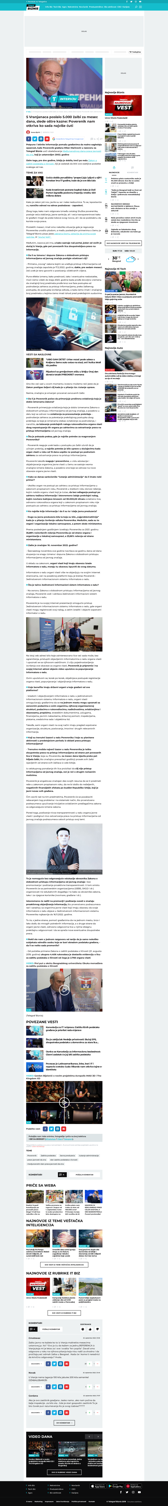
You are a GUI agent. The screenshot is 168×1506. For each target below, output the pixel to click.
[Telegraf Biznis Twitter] (131, 1)
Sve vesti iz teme (64, 1265)
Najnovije (114, 92)
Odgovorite (36, 1363)
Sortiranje (85, 1324)
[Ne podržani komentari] (97, 1329)
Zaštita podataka (48, 1156)
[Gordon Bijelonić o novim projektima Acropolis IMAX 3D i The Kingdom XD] (42, 1449)
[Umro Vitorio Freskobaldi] (38, 1287)
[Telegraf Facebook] (127, 1)
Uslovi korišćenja (38, 1146)
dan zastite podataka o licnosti (63, 1160)
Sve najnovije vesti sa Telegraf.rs (123, 243)
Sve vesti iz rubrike (64, 1313)
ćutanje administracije (89, 1156)
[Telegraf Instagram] (135, 1)
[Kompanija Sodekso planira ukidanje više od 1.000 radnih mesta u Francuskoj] (64, 1287)
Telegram (68, 1139)
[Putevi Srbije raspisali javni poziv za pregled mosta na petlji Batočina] (90, 1287)
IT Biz (28, 112)
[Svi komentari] (82, 1329)
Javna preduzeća (67, 1156)
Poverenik (32, 1156)
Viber (59, 1139)
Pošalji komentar (84, 1175)
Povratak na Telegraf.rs (37, 2)
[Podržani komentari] (90, 1329)
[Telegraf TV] (140, 1)
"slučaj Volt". (45, 237)
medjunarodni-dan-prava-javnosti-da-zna (45, 1164)
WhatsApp (50, 1139)
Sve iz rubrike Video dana (64, 1472)
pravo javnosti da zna (36, 1160)
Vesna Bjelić (35, 132)
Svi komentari (64, 1423)
